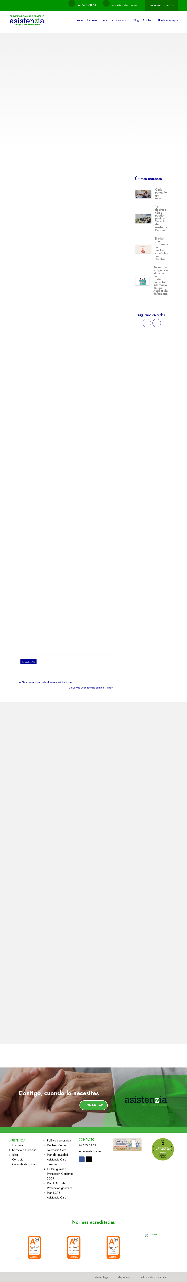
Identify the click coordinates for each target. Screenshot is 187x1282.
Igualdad (53, 122)
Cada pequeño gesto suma (161, 193)
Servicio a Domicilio (114, 20)
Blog (136, 20)
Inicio (80, 20)
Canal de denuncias (24, 1164)
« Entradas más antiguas (34, 1030)
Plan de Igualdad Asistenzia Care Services (57, 1159)
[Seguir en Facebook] (147, 323)
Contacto (148, 20)
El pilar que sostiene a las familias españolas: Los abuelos (161, 248)
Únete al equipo (168, 20)
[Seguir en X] (156, 323)
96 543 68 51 (86, 5)
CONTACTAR (93, 1105)
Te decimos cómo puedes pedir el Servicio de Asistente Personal (161, 218)
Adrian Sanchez (34, 122)
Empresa (92, 20)
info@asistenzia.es (125, 5)
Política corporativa (59, 1140)
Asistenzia (31, 194)
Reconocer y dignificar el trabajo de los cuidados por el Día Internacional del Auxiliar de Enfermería (160, 280)
